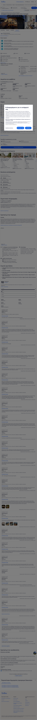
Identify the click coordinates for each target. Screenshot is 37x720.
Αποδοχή (28, 127)
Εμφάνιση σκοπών (9, 127)
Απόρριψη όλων (20, 127)
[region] (18, 118)
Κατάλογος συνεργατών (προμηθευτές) (11, 124)
